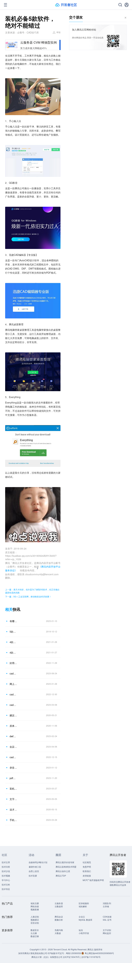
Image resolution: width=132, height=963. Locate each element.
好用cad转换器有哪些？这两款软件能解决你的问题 (14, 663)
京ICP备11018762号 (91, 956)
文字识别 (107, 930)
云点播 (34, 933)
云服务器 (59, 903)
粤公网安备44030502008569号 (99, 953)
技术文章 (6, 862)
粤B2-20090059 (73, 953)
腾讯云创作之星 (63, 871)
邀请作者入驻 (35, 866)
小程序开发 (84, 933)
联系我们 (87, 871)
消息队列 (107, 903)
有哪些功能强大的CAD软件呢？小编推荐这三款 (14, 621)
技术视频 (6, 875)
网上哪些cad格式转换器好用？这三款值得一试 (14, 684)
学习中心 (6, 880)
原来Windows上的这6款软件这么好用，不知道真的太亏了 (14, 725)
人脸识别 (35, 916)
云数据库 (59, 906)
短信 (81, 930)
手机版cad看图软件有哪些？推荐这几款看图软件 (14, 820)
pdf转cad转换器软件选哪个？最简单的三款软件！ (14, 778)
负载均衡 (59, 930)
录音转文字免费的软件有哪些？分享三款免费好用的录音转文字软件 (14, 767)
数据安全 (35, 930)
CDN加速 (107, 916)
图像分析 (59, 919)
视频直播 (35, 909)
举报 (58, 32)
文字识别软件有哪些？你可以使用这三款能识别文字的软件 (14, 799)
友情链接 (87, 875)
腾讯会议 (59, 916)
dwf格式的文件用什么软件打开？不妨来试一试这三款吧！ (14, 736)
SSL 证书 (107, 919)
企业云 (82, 916)
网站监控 (107, 933)
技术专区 (6, 889)
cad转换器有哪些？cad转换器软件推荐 (14, 757)
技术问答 (6, 866)
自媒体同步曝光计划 (38, 862)
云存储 (106, 906)
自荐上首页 (34, 871)
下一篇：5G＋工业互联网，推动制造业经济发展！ (28, 596)
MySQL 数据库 (85, 919)
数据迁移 (35, 936)
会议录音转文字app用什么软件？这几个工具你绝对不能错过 (14, 746)
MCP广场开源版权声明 (93, 880)
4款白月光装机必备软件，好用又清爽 (14, 642)
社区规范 (87, 862)
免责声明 (87, 866)
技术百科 (6, 884)
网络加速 (35, 906)
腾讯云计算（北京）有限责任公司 (46, 956)
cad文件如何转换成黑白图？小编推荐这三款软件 (14, 673)
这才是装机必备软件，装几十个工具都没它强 (14, 809)
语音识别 (35, 922)
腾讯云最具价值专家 (65, 862)
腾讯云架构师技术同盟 (66, 866)
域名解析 (83, 906)
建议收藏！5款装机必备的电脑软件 (14, 715)
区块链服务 (84, 903)
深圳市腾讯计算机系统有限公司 (32, 953)
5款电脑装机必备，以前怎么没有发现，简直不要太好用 (14, 631)
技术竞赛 (33, 875)
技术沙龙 (6, 871)
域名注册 (35, 903)
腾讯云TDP (61, 875)
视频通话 (35, 919)
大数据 (58, 933)
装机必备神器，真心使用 (14, 788)
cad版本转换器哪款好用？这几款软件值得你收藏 (14, 705)
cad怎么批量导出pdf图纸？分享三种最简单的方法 (14, 694)
